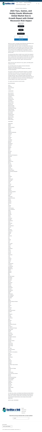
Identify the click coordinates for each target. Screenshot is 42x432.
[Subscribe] (28, 418)
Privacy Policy (24, 409)
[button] (21, 3)
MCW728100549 (21, 33)
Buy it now (21, 39)
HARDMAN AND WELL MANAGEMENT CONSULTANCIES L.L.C (12, 429)
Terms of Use (24, 411)
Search (23, 408)
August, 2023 (21, 26)
